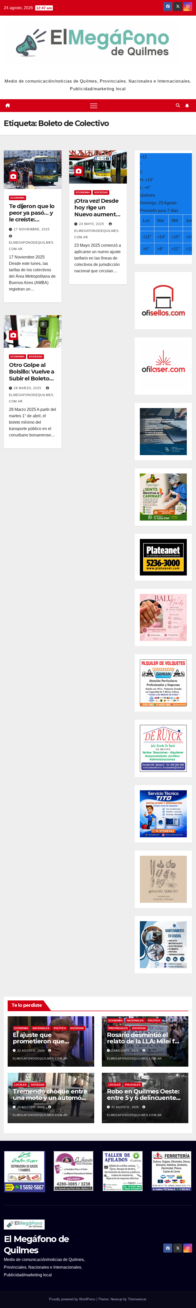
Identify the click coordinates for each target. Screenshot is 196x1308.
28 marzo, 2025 (28, 388)
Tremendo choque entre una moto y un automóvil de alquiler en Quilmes (50, 1098)
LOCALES (20, 1084)
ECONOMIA (17, 197)
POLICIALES (133, 1084)
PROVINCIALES (118, 1028)
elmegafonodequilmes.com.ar (31, 246)
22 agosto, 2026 (31, 1050)
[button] (178, 105)
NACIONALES (41, 1028)
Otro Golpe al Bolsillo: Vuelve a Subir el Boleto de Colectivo (31, 375)
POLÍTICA (60, 1028)
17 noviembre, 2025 (32, 229)
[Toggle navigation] (94, 105)
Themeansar (137, 1299)
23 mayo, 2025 (92, 224)
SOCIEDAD (101, 192)
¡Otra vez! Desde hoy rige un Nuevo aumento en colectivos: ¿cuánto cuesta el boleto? (96, 217)
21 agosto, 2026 (31, 1107)
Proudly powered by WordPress (72, 1299)
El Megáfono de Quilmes (98, 71)
